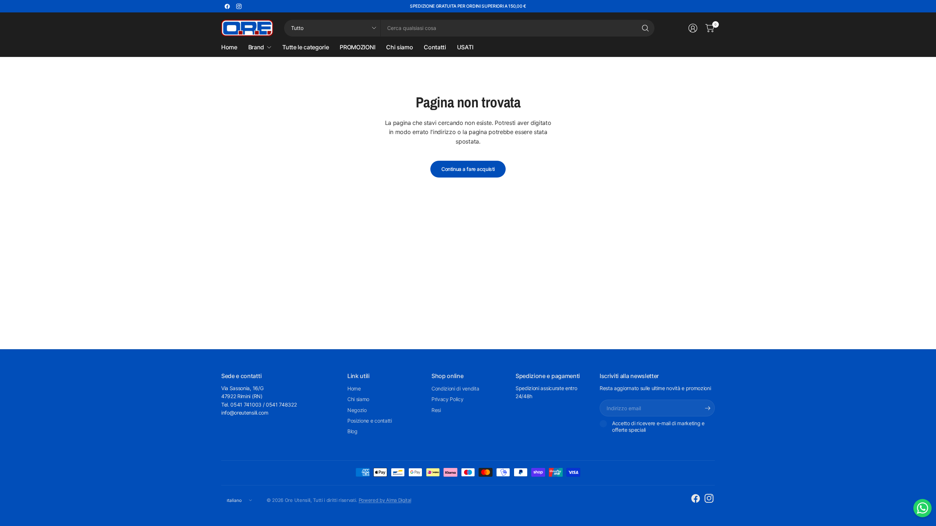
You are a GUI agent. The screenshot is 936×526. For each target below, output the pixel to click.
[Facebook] (227, 6)
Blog (352, 431)
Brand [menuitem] (256, 47)
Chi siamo (358, 399)
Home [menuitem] (229, 47)
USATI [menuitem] (465, 47)
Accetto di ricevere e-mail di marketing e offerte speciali (658, 426)
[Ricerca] (645, 28)
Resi (436, 410)
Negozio (357, 410)
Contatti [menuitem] (435, 47)
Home (354, 388)
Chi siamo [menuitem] (399, 47)
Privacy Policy (447, 399)
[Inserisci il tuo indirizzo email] (707, 408)
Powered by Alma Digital (385, 500)
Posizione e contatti (369, 421)
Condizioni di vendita (455, 388)
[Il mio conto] (692, 28)
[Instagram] (239, 6)
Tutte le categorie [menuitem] (305, 47)
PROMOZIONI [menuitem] (357, 47)
